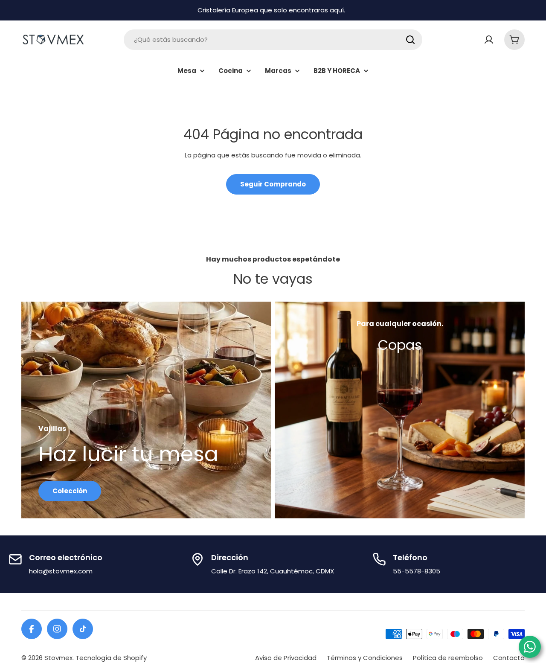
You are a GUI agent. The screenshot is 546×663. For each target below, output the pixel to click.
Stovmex (58, 657)
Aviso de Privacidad (286, 657)
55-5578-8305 (416, 571)
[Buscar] (410, 40)
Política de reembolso (448, 657)
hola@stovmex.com (61, 571)
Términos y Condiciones (365, 657)
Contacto (509, 657)
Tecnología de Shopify (111, 657)
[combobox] (273, 39)
